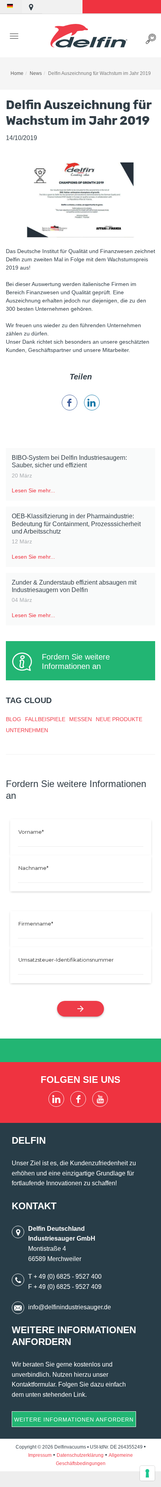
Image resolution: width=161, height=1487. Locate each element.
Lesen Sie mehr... (33, 490)
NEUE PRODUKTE (119, 719)
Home (17, 73)
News (36, 73)
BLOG (13, 719)
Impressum (40, 1455)
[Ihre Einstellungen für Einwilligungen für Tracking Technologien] (147, 1473)
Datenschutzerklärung (80, 1455)
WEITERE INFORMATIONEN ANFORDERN (74, 1419)
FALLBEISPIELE (45, 719)
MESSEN (80, 719)
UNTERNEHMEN (27, 730)
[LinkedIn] (92, 402)
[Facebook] (69, 402)
